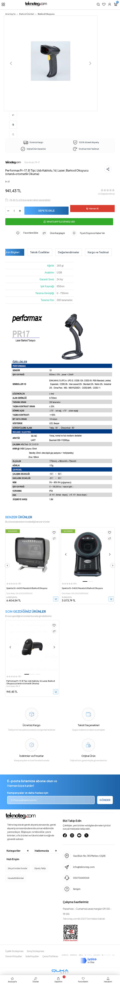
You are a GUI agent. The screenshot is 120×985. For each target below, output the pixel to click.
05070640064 (81, 877)
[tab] (12, 252)
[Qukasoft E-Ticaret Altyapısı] (60, 971)
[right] (112, 565)
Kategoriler (13, 850)
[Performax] (13, 162)
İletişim (76, 889)
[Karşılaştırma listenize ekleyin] (54, 538)
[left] (7, 565)
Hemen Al (93, 208)
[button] (11, 63)
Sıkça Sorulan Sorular (17, 868)
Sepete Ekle (46, 210)
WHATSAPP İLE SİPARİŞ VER (61, 221)
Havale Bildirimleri (16, 878)
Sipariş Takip (40, 868)
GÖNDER (105, 800)
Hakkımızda (42, 850)
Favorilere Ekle (29, 232)
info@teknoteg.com (84, 866)
